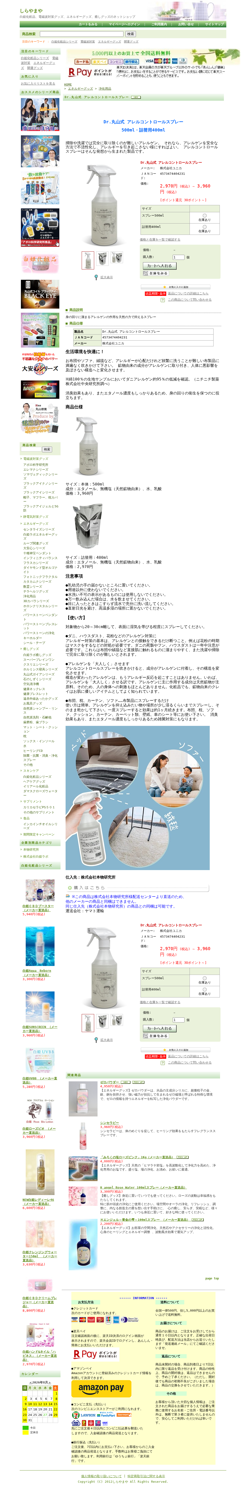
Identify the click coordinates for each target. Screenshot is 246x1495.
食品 (26, 818)
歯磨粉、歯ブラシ (35, 722)
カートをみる (88, 24)
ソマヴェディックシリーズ (40, 476)
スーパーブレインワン (39, 659)
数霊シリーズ (32, 586)
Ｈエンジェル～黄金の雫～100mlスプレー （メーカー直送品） (146, 1219)
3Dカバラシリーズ (36, 601)
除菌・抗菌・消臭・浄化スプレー (40, 757)
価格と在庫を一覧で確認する (160, 239)
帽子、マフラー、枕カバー (40, 499)
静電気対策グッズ (35, 516)
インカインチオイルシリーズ (40, 826)
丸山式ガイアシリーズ (39, 674)
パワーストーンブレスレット (40, 626)
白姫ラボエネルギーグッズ (40, 536)
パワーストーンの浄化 (39, 633)
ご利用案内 (159, 24)
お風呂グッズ (32, 703)
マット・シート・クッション (40, 729)
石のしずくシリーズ (37, 679)
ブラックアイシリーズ (39, 492)
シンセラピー (109, 1123)
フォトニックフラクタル (40, 577)
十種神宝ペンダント (37, 553)
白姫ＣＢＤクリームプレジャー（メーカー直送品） (40, 1302)
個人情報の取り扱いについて (101, 1476)
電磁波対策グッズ (35, 459)
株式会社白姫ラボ (35, 856)
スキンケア (31, 770)
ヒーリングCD (33, 751)
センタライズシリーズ (39, 529)
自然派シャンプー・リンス (40, 710)
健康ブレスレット (35, 694)
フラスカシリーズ (35, 563)
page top (212, 1278)
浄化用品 (29, 596)
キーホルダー (32, 638)
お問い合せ (186, 24)
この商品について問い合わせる (190, 299)
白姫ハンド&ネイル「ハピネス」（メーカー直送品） (40, 1356)
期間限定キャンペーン (39, 834)
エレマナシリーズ (35, 469)
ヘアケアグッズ (34, 781)
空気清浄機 (31, 684)
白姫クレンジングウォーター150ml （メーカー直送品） (40, 1256)
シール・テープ (34, 643)
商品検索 (29, 34)
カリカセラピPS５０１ (39, 807)
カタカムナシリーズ (37, 581)
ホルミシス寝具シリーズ (40, 669)
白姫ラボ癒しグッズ (37, 655)
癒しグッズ (31, 649)
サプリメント (32, 801)
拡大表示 (106, 277)
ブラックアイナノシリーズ (40, 485)
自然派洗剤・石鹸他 (37, 717)
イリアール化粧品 (35, 786)
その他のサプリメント (39, 812)
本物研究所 (31, 849)
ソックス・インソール (39, 741)
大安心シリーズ (34, 548)
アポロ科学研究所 (35, 465)
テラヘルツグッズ (35, 591)
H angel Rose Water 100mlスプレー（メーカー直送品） (143, 1187)
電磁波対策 (87, 41)
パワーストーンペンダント (40, 617)
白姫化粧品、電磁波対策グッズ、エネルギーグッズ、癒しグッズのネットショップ (77, 17)
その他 (28, 764)
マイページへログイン (124, 24)
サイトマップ (214, 24)
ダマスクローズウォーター (40, 793)
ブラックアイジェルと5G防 (40, 508)
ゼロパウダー (110, 1082)
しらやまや (31, 10)
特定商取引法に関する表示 (146, 1476)
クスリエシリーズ (35, 664)
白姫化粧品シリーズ (64, 41)
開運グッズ (131, 41)
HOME (68, 84)
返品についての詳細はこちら (188, 293)
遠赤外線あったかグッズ (40, 698)
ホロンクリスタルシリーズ (40, 608)
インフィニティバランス (40, 558)
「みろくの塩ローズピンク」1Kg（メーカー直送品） (138, 1157)
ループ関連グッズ (35, 543)
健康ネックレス (34, 689)
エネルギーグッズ (109, 41)
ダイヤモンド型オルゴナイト (40, 569)
